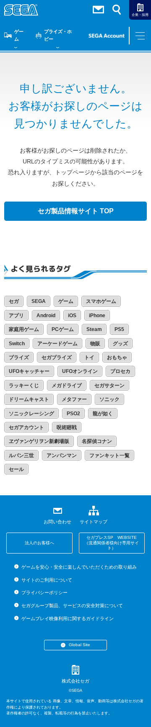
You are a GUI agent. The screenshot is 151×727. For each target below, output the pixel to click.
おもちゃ (117, 357)
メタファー (74, 399)
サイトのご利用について (46, 579)
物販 (95, 344)
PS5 (119, 329)
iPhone (97, 315)
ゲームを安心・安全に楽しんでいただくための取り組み (78, 566)
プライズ (19, 357)
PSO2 (73, 414)
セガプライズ (57, 357)
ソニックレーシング (31, 414)
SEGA (38, 301)
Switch (17, 344)
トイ (89, 357)
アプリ (16, 315)
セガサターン (109, 385)
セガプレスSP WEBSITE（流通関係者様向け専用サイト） (111, 542)
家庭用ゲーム (24, 329)
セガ (14, 301)
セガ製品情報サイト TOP (76, 211)
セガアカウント (26, 427)
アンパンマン (62, 455)
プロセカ (120, 371)
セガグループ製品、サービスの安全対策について (71, 605)
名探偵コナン (97, 441)
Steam (94, 329)
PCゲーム (63, 329)
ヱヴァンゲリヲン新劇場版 (39, 441)
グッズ (120, 344)
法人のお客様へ (39, 543)
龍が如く (103, 414)
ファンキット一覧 (109, 455)
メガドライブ (67, 385)
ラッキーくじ (24, 385)
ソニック (109, 399)
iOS (72, 315)
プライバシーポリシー (44, 592)
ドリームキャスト (29, 399)
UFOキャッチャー (29, 371)
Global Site (79, 644)
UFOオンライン (80, 371)
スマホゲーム (101, 301)
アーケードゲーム (57, 344)
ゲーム (18, 35)
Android (45, 315)
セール (16, 469)
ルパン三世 (21, 455)
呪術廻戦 (67, 427)
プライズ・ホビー (58, 35)
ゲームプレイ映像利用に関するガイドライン (67, 618)
